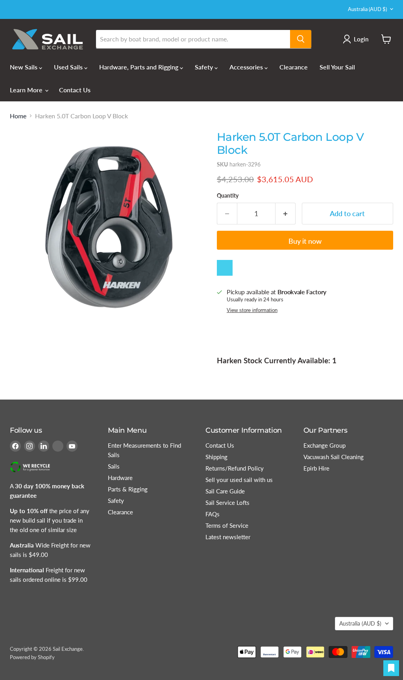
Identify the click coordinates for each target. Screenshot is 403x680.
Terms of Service (226, 525)
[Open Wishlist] (391, 668)
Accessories (246, 67)
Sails (114, 466)
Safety (204, 67)
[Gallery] (108, 225)
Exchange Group (324, 445)
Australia (367, 9)
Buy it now (305, 241)
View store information (252, 310)
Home (18, 116)
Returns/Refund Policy (234, 468)
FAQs (212, 513)
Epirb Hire (316, 468)
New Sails (24, 67)
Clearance (293, 67)
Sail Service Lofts (227, 502)
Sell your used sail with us (239, 479)
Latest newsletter (227, 536)
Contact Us (75, 89)
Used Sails (69, 67)
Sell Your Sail (337, 67)
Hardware (120, 477)
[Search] (300, 39)
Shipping (216, 456)
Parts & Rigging (128, 489)
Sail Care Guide (225, 491)
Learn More (27, 89)
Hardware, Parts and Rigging (139, 67)
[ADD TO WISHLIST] (225, 268)
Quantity (227, 195)
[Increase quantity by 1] (285, 213)
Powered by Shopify (32, 657)
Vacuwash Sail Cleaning (333, 456)
